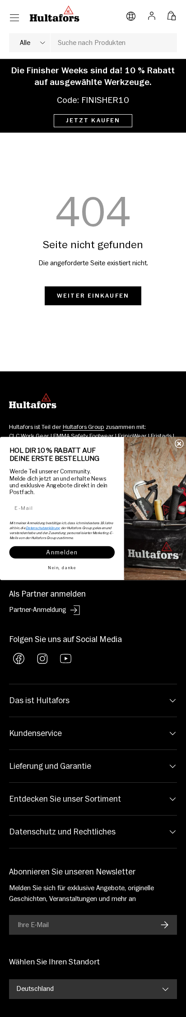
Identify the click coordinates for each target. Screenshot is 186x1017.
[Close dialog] (179, 443)
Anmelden (62, 552)
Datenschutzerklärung (43, 528)
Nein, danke (62, 567)
